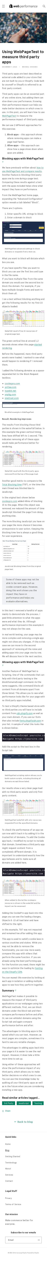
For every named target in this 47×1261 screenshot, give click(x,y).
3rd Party (8, 1103)
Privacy (8, 1198)
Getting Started (12, 1156)
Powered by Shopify (33, 1253)
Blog (7, 1150)
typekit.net (10, 390)
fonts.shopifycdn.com (30, 720)
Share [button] (8, 1111)
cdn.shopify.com (25, 713)
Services (9, 1175)
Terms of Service (13, 1204)
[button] (3, 6)
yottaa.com (10, 387)
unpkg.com (10, 394)
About (8, 1168)
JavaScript (23, 1103)
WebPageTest (9, 115)
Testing (38, 1103)
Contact (9, 1181)
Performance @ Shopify (20, 1253)
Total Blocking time (12, 484)
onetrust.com (12, 398)
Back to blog (25, 1121)
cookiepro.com (12, 383)
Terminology (11, 1162)
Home (8, 1144)
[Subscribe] (39, 1240)
